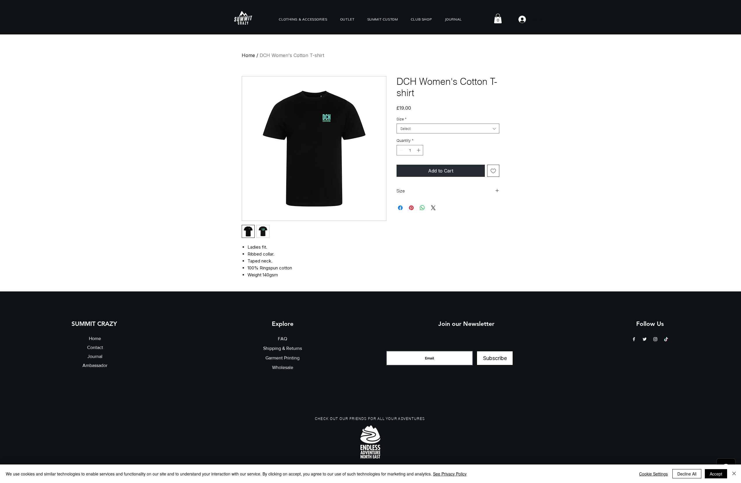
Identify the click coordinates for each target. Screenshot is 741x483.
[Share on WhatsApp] (422, 207)
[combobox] (448, 128)
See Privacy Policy (450, 474)
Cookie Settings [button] (653, 474)
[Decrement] (400, 150)
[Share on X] (433, 207)
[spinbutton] (410, 150)
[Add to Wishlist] (493, 171)
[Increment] (419, 150)
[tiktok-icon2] (666, 339)
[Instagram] (655, 339)
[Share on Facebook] (400, 207)
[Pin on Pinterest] (411, 207)
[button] (303, 19)
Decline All (686, 474)
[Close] (734, 473)
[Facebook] (634, 339)
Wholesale (282, 367)
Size (401, 119)
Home (248, 55)
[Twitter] (644, 339)
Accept (716, 474)
